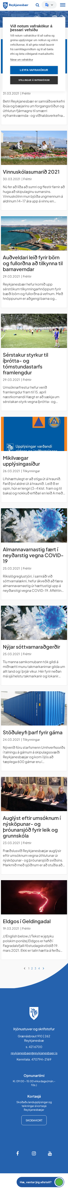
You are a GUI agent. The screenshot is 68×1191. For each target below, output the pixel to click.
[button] (40, 1182)
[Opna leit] (37, 5)
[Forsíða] (15, 5)
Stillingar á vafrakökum (34, 80)
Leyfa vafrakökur (34, 70)
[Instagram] (34, 1153)
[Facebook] (18, 1153)
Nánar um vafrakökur (21, 59)
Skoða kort (34, 1120)
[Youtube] (50, 1153)
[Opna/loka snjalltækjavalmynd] (62, 5)
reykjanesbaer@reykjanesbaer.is (34, 1053)
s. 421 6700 (34, 1047)
